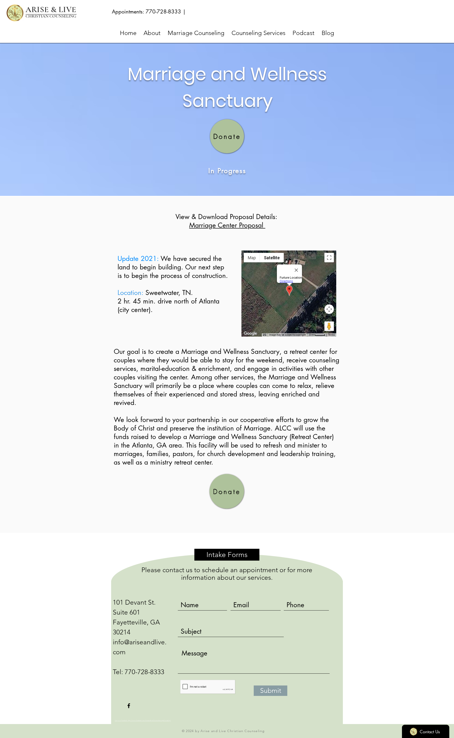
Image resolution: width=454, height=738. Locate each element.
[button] (227, 401)
